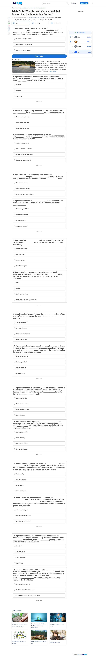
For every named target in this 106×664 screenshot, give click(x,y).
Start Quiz (39, 56)
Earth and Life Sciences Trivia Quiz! (57, 625)
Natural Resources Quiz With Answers (19, 642)
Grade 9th (42, 17)
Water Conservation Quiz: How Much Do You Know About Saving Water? (38, 625)
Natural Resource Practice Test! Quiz (38, 642)
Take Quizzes (74, 3)
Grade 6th (28, 17)
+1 (44, 17)
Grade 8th (37, 17)
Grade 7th (33, 17)
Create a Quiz (84, 3)
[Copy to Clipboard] (9, 31)
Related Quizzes (16, 611)
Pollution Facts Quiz (55, 642)
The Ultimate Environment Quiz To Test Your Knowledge (19, 625)
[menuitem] (74, 3)
